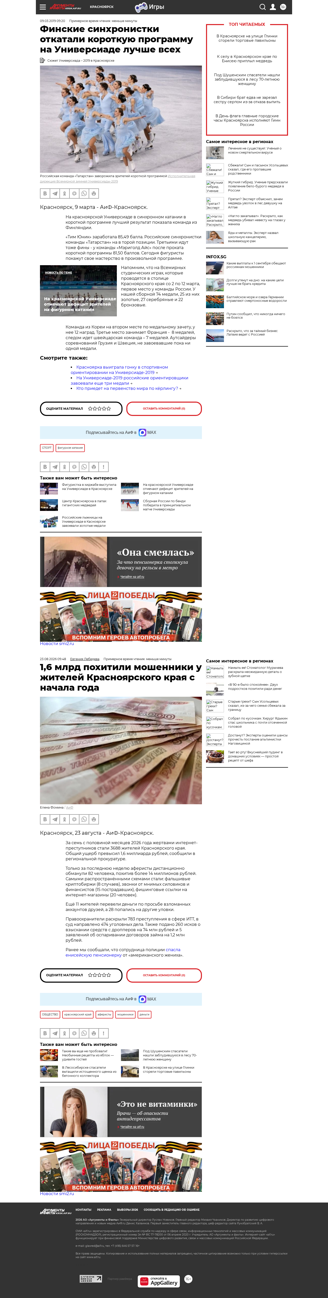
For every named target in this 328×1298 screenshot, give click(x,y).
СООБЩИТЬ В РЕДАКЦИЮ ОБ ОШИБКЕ (172, 1209)
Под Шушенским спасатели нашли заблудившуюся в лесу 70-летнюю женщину (247, 79)
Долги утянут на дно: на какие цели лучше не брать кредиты (255, 282)
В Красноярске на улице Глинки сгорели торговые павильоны (247, 38)
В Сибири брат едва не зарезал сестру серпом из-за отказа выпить (247, 99)
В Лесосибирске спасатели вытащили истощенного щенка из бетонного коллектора (89, 1072)
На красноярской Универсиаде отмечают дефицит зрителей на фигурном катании (168, 489)
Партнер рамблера (120, 1278)
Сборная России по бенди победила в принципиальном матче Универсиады (167, 505)
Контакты (83, 1209)
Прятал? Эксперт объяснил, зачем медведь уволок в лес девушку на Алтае (255, 203)
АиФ (69, 807)
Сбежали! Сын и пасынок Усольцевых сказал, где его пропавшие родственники (258, 169)
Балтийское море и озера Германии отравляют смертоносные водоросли (257, 299)
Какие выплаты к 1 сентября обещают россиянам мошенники (256, 265)
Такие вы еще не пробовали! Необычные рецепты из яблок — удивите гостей (88, 1055)
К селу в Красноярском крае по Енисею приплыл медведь (247, 59)
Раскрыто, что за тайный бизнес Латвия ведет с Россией (252, 332)
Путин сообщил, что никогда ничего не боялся (256, 315)
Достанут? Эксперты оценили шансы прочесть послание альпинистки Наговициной (258, 739)
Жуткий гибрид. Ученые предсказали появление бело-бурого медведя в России (258, 186)
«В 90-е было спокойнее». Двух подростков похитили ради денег (255, 687)
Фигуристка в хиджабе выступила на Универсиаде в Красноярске (89, 487)
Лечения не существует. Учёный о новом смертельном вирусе (255, 150)
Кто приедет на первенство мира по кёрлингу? (127, 388)
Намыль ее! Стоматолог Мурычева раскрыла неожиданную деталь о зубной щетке (255, 672)
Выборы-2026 (127, 1209)
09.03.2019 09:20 (52, 21)
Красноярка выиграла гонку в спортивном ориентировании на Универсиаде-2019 (119, 370)
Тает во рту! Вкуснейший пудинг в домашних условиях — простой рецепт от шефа (255, 756)
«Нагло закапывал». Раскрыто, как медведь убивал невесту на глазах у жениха (256, 220)
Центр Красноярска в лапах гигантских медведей (84, 503)
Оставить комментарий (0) (164, 408)
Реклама (104, 1209)
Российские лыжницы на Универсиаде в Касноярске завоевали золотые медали (84, 522)
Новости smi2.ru (57, 643)
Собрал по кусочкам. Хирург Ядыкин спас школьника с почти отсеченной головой (258, 722)
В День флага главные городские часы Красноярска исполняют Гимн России (247, 120)
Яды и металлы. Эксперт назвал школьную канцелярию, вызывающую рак (253, 237)
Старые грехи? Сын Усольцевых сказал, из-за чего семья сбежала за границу (256, 706)
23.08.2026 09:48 (53, 659)
